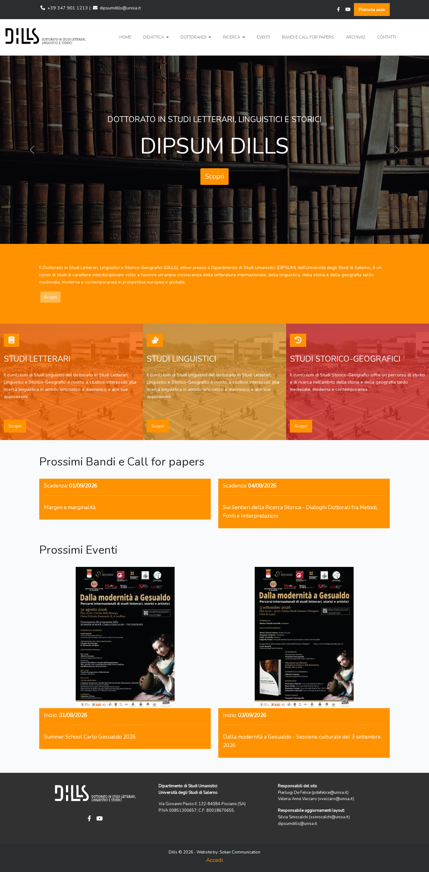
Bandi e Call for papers (308, 37)
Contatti (386, 37)
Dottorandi (194, 37)
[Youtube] (348, 9)
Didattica (154, 37)
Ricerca (232, 37)
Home (125, 37)
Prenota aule (372, 9)
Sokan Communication (240, 852)
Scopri (214, 170)
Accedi (214, 860)
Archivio (355, 37)
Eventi (263, 37)
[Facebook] (338, 9)
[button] (155, 37)
